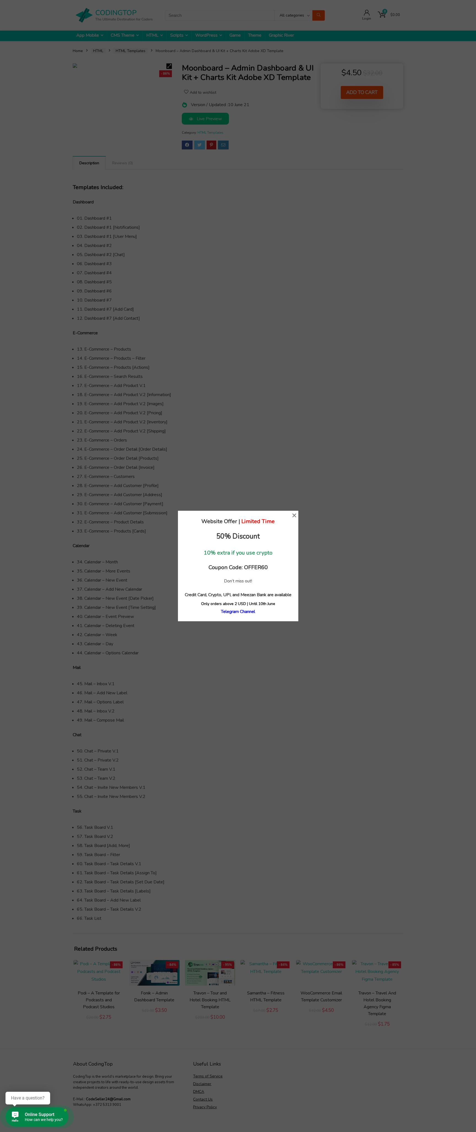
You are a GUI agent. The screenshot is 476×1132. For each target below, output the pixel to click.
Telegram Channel (238, 612)
